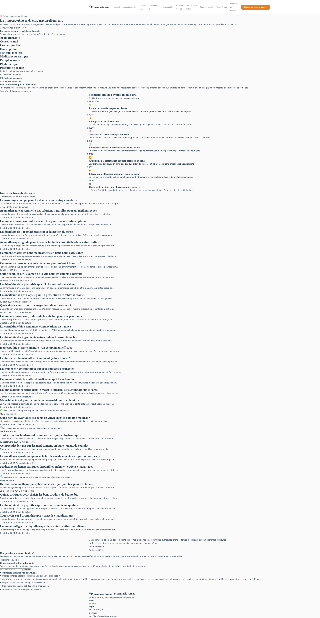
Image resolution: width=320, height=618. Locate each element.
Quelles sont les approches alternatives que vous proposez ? (31, 576)
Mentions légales (97, 609)
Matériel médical (179, 7)
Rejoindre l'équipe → (9, 560)
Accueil (117, 7)
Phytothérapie (221, 7)
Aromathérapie (129, 7)
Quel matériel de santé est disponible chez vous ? (25, 586)
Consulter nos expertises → (13, 27)
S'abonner (27, 570)
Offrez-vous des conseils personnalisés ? (21, 589)
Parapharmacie (206, 7)
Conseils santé (142, 7)
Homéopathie (167, 7)
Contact (93, 613)
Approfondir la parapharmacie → (15, 91)
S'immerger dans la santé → (256, 7)
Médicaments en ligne (191, 7)
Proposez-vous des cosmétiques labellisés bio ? (25, 582)
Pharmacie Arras (124, 593)
